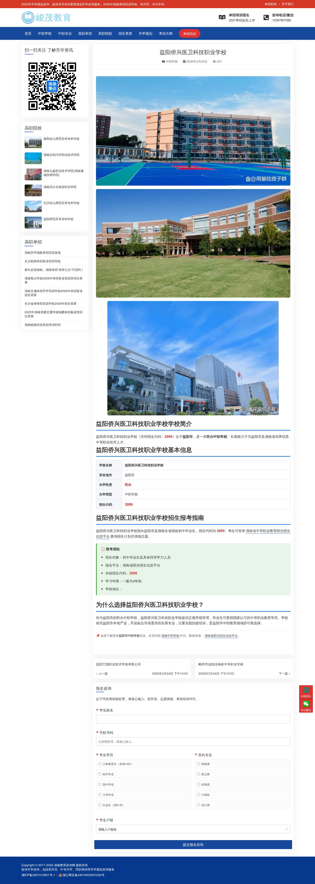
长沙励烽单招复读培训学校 (43, 261)
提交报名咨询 (193, 844)
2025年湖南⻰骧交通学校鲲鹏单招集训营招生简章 (53, 314)
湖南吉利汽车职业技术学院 (62, 154)
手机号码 (106, 732)
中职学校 (45, 33)
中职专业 (65, 33)
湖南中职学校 (170, 635)
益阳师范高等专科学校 (59, 218)
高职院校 (105, 33)
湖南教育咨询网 (64, 865)
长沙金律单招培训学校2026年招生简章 (50, 303)
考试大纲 (165, 33)
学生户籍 (106, 819)
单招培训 (189, 33)
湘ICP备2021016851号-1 (38, 875)
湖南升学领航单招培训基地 (43, 252)
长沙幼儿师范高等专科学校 (62, 202)
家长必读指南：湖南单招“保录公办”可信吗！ (54, 269)
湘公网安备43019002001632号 (84, 875)
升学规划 (145, 33)
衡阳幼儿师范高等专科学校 (62, 138)
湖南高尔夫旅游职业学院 (60, 186)
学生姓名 (106, 710)
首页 (28, 33)
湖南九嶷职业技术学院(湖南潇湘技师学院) (64, 172)
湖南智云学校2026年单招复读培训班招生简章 (53, 280)
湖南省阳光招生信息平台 (141, 565)
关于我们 (288, 4)
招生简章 (125, 33)
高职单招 (85, 33)
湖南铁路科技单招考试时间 (43, 324)
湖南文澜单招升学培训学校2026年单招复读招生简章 (53, 293)
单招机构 (271, 4)
